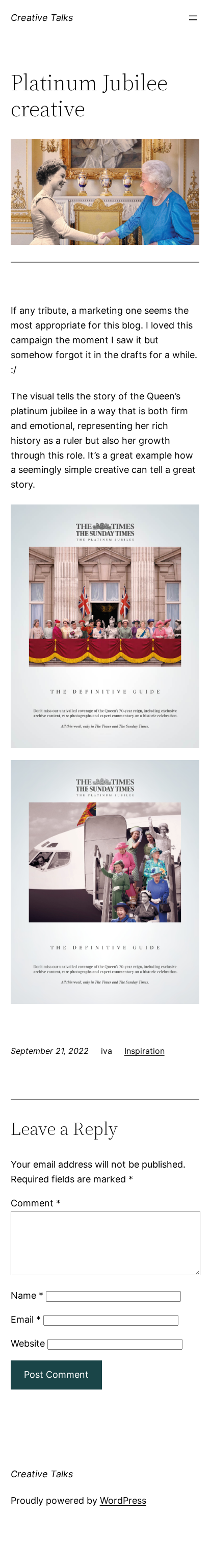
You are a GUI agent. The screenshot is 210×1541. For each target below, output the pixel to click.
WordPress (123, 1500)
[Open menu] (193, 18)
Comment (36, 1203)
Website (28, 1343)
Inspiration (144, 1051)
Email (26, 1319)
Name (27, 1295)
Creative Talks (42, 17)
